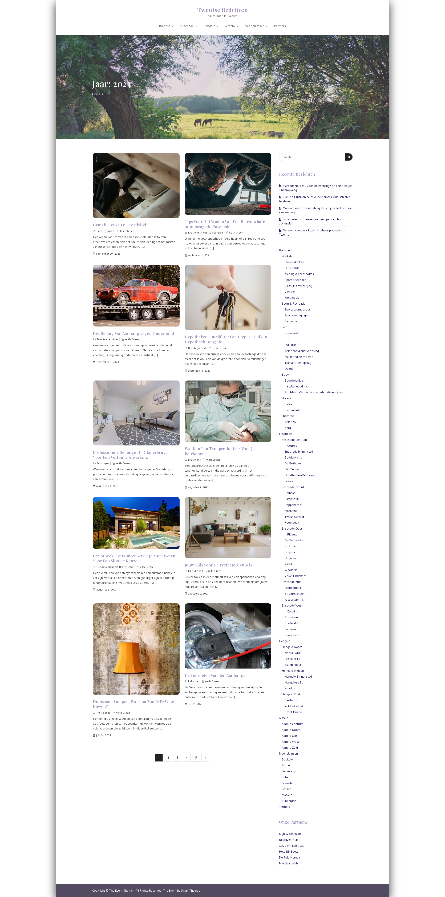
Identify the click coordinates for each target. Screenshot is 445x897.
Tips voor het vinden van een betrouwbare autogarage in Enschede (225, 224)
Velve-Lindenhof (296, 576)
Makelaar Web (288, 863)
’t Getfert (291, 445)
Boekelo (287, 759)
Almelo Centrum (292, 724)
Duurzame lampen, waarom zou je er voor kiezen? (133, 704)
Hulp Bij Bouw (288, 851)
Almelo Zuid (290, 747)
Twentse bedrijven (212, 232)
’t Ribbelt (291, 534)
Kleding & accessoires (299, 274)
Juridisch (290, 422)
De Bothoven (293, 463)
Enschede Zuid (291, 582)
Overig (289, 368)
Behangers (103, 463)
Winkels (287, 256)
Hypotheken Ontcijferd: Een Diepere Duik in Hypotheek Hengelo (226, 339)
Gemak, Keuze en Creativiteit (121, 224)
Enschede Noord (293, 487)
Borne (286, 765)
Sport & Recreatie (293, 303)
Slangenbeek (293, 664)
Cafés (288, 404)
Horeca (286, 398)
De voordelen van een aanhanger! (217, 675)
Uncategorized (105, 231)
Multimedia (292, 297)
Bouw (286, 374)
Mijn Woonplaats (290, 834)
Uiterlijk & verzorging (298, 286)
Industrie (193, 681)
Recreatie (291, 321)
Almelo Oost (290, 735)
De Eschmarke (294, 540)
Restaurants (293, 410)
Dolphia (290, 552)
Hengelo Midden (293, 670)
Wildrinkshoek (294, 706)
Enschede (187, 26)
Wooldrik (291, 570)
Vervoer (290, 291)
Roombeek (292, 522)
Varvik (289, 564)
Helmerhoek (293, 587)
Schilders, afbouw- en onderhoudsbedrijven (314, 392)
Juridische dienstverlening (302, 351)
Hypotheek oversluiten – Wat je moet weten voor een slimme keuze (134, 558)
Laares (289, 481)
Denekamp (289, 771)
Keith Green (127, 231)
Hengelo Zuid (291, 694)
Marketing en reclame (299, 357)
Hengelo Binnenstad (120, 566)
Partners (280, 26)
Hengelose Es (294, 682)
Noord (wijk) (293, 653)
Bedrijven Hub (288, 839)
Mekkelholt (292, 510)
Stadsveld (291, 623)
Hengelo (209, 26)
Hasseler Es (292, 659)
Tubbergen (289, 801)
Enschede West (292, 605)
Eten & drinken (294, 262)
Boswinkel (292, 617)
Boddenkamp (293, 457)
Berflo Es (291, 700)
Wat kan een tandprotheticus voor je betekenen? (220, 451)
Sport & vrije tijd (295, 280)
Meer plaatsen (255, 26)
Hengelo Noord (292, 647)
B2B (285, 327)
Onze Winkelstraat (291, 845)
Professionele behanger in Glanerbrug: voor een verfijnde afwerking (130, 455)
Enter (285, 777)
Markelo (287, 795)
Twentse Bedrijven (222, 9)
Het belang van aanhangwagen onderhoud (133, 333)
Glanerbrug (289, 783)
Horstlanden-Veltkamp (300, 475)
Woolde (290, 688)
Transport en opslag (298, 362)
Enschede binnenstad (299, 451)
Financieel (291, 333)
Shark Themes (190, 890)
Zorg (288, 428)
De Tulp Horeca (289, 857)
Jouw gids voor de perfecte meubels (218, 565)
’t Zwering (291, 611)
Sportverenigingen (297, 315)
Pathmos (290, 629)
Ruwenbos (292, 635)
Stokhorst (291, 546)
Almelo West (290, 741)
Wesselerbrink (294, 599)
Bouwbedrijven (295, 380)
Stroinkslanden (295, 593)
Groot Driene (293, 712)
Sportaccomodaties (298, 309)
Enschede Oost (292, 528)
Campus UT (292, 499)
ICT (287, 339)
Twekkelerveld (294, 516)
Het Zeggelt (293, 469)
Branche (165, 26)
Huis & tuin (194, 570)
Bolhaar (290, 493)
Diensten (288, 416)
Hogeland (291, 558)
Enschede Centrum (294, 439)
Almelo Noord (291, 730)
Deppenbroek (294, 505)
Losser (286, 789)
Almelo (230, 26)
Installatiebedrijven (297, 386)
